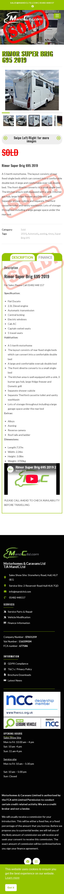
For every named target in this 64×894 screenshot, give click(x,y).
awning (43, 233)
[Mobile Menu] (57, 17)
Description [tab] (22, 257)
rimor (51, 233)
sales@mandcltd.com (24, 3)
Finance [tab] (45, 257)
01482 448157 (47, 3)
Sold (23, 229)
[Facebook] (27, 861)
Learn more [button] (12, 877)
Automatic (33, 233)
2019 (24, 233)
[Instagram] (36, 861)
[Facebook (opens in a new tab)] (32, 6)
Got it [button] (10, 887)
